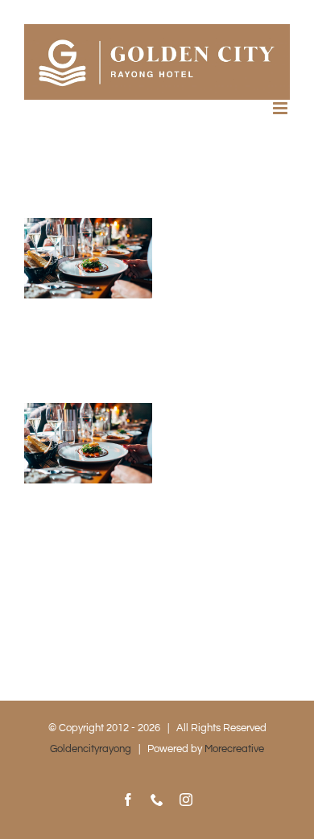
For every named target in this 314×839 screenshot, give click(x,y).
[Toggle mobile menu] (281, 108)
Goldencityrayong (90, 749)
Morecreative (234, 749)
